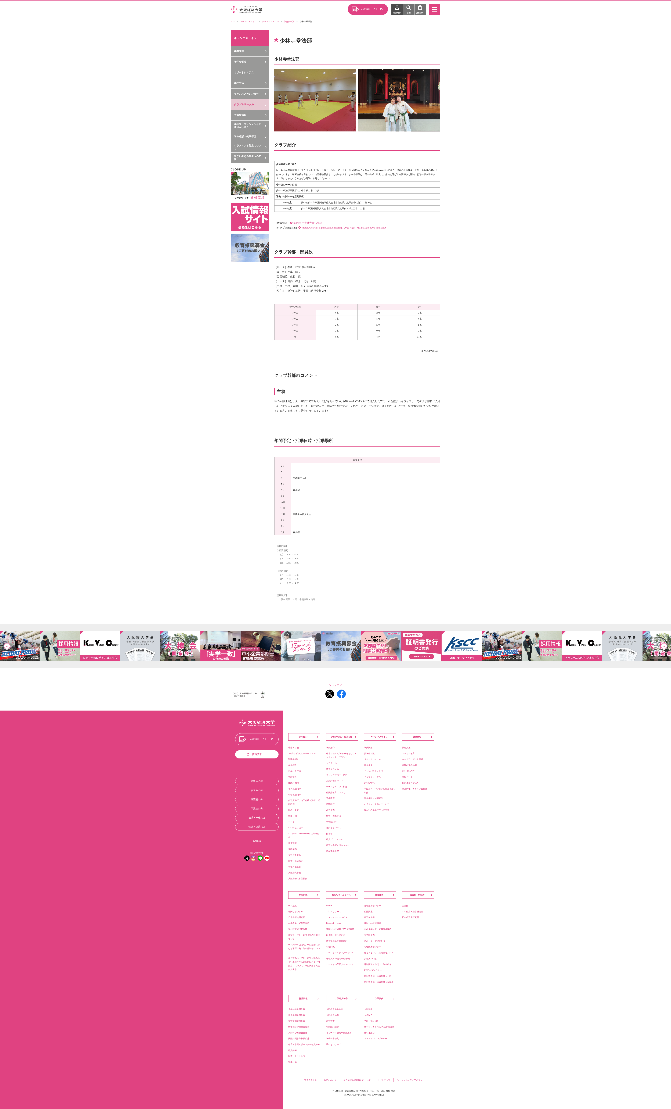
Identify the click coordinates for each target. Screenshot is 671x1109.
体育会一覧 (289, 21)
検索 (408, 13)
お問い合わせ (330, 1080)
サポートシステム (244, 72)
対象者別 (397, 13)
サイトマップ (384, 1080)
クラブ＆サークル (270, 21)
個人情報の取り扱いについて (357, 1080)
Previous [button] (6, 646)
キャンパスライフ (248, 21)
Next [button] (664, 646)
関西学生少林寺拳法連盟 (308, 223)
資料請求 (420, 13)
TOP (233, 21)
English (257, 841)
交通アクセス (310, 1080)
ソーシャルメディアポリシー (410, 1080)
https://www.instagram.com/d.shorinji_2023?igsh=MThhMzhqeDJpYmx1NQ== (345, 227)
